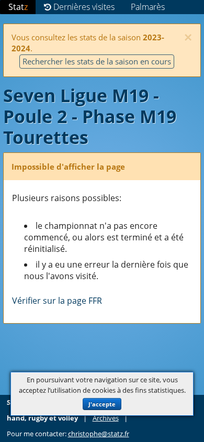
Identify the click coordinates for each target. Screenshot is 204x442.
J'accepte (102, 404)
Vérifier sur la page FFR (57, 300)
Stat (18, 7)
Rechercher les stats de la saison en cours (96, 61)
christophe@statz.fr (98, 433)
